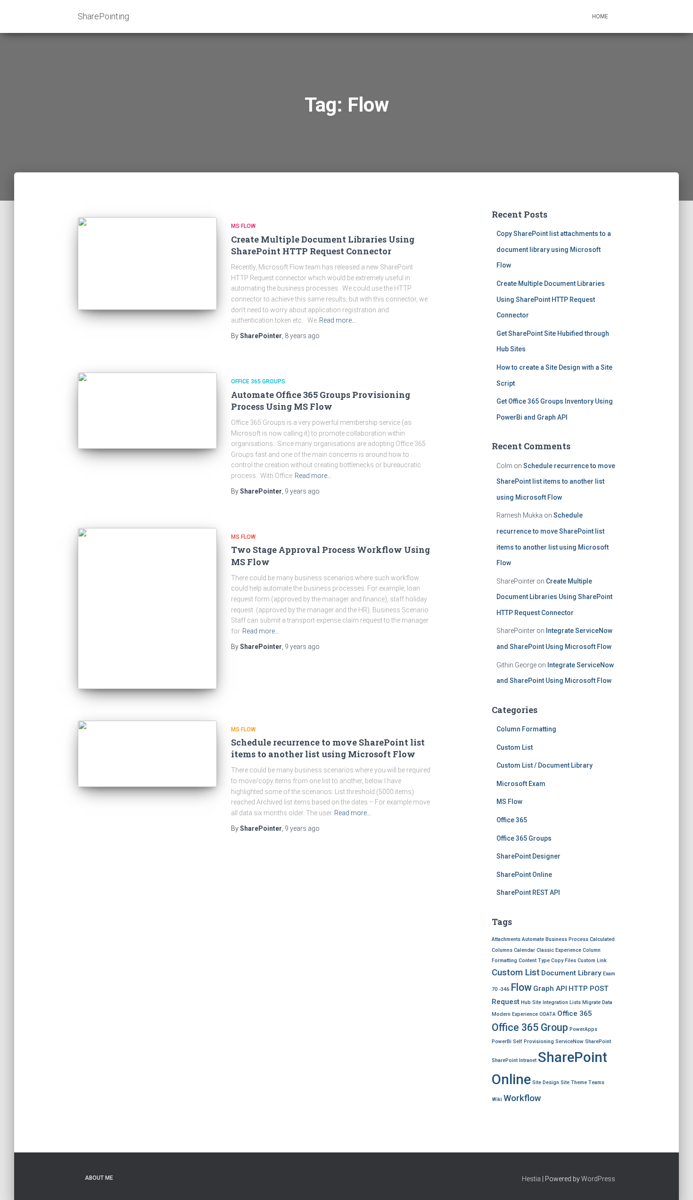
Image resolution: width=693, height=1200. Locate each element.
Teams (596, 1082)
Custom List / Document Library (544, 765)
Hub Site (531, 1002)
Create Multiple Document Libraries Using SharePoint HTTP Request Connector (322, 245)
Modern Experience (515, 1014)
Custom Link (592, 960)
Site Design (545, 1082)
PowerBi (502, 1041)
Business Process (566, 939)
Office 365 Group (530, 1027)
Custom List (514, 747)
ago (302, 336)
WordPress (598, 1179)
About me (99, 1178)
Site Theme (574, 1082)
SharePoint (598, 1041)
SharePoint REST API (528, 892)
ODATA (547, 1014)
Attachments (506, 939)
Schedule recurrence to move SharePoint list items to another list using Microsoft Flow (328, 748)
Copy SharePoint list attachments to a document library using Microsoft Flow (553, 249)
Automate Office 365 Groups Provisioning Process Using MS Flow (320, 400)
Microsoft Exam (520, 783)
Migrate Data (597, 1002)
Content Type (534, 960)
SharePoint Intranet (514, 1060)
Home (600, 16)
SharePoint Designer (528, 856)
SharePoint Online (524, 874)
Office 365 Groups (258, 381)
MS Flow (243, 226)
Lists (575, 1002)
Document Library (571, 973)
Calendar (524, 950)
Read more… (337, 320)
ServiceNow (569, 1041)
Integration (555, 1002)
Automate (533, 939)
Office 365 (511, 820)
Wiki (497, 1099)
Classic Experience (558, 950)
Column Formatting (526, 729)
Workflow (522, 1098)
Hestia (531, 1179)
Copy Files (563, 960)
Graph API (550, 988)
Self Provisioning (533, 1041)
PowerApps (583, 1029)
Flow (521, 987)
